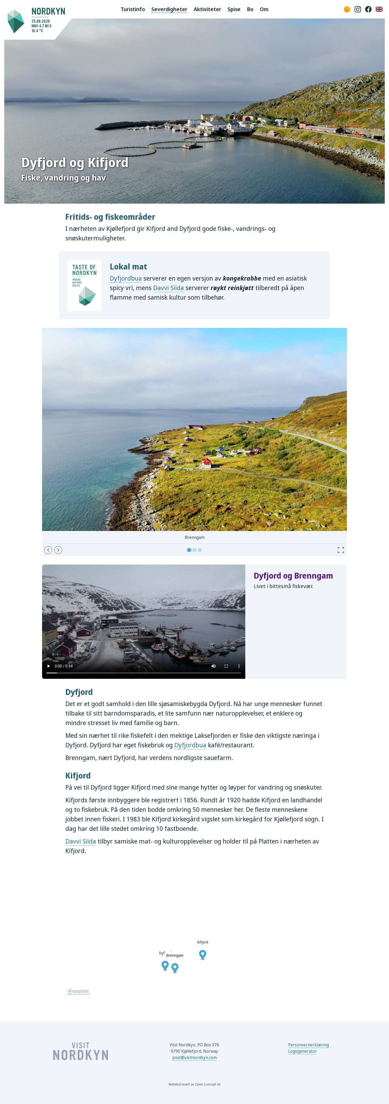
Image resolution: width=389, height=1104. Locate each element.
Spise (234, 9)
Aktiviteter (207, 9)
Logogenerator (302, 1051)
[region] (194, 930)
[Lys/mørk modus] (347, 9)
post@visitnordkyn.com (194, 1057)
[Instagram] (358, 9)
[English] (379, 9)
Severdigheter (169, 9)
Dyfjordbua (126, 278)
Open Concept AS (207, 1084)
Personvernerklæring (308, 1045)
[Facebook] (368, 9)
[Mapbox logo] (78, 991)
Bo (250, 9)
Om (264, 9)
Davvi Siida (168, 287)
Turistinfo (133, 9)
